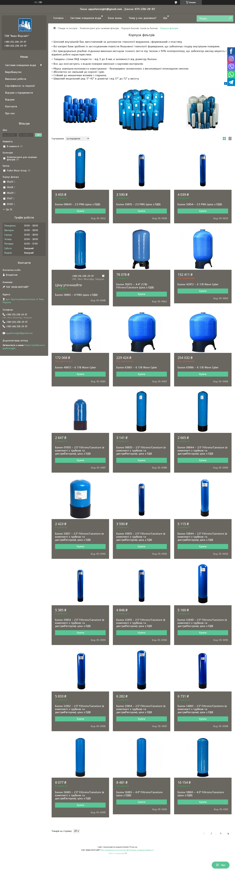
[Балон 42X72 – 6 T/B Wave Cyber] (203, 248)
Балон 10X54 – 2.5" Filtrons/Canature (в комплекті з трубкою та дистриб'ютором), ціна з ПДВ (79, 623)
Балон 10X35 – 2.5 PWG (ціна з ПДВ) (138, 204)
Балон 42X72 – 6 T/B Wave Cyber (198, 284)
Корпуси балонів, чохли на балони (139, 28)
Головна (58, 18)
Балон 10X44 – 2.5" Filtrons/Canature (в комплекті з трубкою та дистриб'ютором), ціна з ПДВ (202, 536)
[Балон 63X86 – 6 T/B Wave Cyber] (203, 331)
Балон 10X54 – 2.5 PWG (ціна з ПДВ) (200, 204)
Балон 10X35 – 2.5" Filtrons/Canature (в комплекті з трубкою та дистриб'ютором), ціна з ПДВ (140, 536)
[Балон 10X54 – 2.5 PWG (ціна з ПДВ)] (203, 168)
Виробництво (13, 72)
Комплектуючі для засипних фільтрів (99, 28)
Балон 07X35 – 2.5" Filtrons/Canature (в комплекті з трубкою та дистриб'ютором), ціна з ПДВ (79, 450)
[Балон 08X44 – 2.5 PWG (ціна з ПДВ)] (80, 168)
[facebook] (225, 84)
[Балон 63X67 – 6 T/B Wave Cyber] (141, 331)
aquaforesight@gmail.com (19, 333)
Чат (223, 865)
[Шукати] (230, 18)
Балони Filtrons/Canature (203, 109)
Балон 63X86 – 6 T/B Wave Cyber (198, 367)
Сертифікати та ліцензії (20, 86)
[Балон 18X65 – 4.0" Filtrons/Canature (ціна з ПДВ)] (203, 756)
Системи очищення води (85, 18)
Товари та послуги (67, 28)
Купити (80, 211)
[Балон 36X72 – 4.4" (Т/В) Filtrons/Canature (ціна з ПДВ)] (141, 248)
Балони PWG (80, 109)
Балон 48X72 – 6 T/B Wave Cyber (75, 367)
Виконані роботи (15, 79)
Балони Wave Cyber (142, 109)
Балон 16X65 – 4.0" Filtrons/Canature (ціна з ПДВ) (139, 794)
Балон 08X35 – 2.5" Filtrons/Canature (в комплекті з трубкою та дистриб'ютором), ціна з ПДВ (141, 450)
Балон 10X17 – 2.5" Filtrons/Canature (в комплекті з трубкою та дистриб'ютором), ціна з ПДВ (79, 536)
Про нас (10, 113)
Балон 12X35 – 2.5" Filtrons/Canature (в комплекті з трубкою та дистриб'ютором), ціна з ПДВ (140, 623)
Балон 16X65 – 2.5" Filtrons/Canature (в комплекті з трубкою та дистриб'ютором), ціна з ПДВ (79, 795)
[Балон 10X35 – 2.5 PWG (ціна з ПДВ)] (141, 168)
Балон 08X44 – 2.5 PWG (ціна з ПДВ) (77, 204)
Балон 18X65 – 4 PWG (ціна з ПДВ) (76, 294)
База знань (115, 18)
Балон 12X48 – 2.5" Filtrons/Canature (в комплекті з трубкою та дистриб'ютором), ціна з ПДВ (202, 623)
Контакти (11, 106)
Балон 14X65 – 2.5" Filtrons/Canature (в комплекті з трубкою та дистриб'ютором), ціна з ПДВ (202, 709)
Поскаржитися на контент (114, 850)
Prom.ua (133, 847)
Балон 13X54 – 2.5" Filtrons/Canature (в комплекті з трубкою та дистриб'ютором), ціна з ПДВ (140, 709)
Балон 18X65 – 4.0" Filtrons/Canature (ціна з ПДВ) (201, 794)
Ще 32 (9, 209)
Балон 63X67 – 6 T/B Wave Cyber (136, 367)
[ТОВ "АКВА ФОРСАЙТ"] (25, 25)
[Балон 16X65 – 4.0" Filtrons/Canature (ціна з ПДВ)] (141, 756)
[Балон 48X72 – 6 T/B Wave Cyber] (80, 331)
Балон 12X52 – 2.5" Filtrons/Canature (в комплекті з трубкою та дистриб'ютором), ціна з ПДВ (79, 709)
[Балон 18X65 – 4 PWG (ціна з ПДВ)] (80, 248)
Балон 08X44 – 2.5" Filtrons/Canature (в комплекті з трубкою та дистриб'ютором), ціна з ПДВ (202, 450)
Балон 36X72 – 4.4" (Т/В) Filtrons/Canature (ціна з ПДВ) (135, 286)
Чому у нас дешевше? (142, 18)
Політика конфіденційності (141, 850)
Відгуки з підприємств (19, 92)
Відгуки (9, 99)
